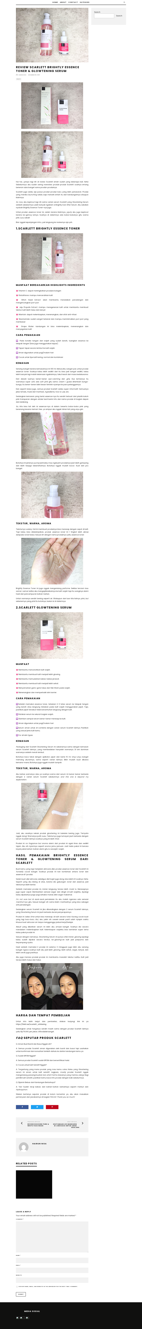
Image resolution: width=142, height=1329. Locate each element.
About (63, 2)
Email (18, 1265)
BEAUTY (19, 79)
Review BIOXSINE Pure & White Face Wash (38, 1125)
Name (18, 1255)
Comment (20, 1219)
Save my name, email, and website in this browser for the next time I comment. (48, 1286)
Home (55, 2)
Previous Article (34, 1121)
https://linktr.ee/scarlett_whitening (31, 1024)
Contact (73, 2)
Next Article (72, 1121)
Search (97, 12)
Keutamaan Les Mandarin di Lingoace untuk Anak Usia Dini (66, 1125)
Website (19, 1275)
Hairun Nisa (22, 75)
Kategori (85, 2)
